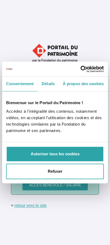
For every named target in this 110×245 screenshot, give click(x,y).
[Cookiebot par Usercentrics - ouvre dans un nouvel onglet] (80, 69)
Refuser (55, 171)
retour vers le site (30, 205)
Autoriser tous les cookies (55, 154)
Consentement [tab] (20, 83)
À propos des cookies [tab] (83, 83)
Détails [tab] (48, 83)
